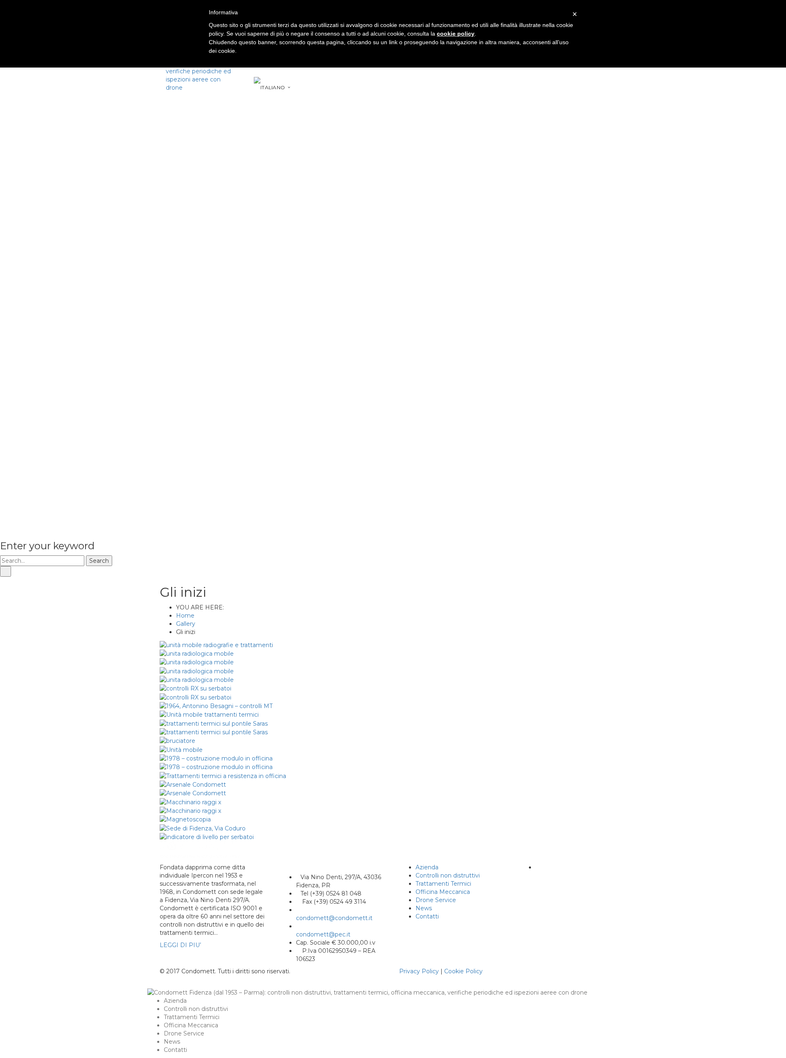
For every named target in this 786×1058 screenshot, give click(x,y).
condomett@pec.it (323, 934)
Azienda (427, 867)
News (424, 908)
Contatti (427, 916)
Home (185, 615)
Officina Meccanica (443, 892)
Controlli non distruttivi (448, 875)
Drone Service (436, 900)
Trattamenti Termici (443, 883)
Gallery (185, 623)
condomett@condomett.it (334, 918)
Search (99, 560)
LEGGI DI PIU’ (180, 945)
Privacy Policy (419, 971)
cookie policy (455, 33)
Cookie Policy (463, 971)
